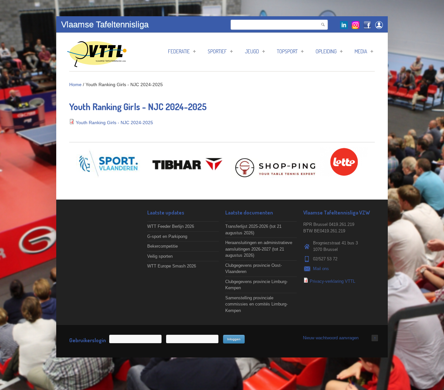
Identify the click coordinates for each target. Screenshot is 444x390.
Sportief (217, 51)
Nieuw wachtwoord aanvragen (331, 337)
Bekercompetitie (162, 246)
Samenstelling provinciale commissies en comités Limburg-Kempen (256, 304)
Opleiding (326, 51)
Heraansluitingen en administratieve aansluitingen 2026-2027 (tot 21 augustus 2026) (258, 249)
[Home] (96, 63)
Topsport (287, 51)
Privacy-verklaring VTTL (332, 281)
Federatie (179, 51)
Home (75, 84)
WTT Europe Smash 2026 (171, 266)
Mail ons (321, 268)
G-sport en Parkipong (167, 236)
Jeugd (252, 51)
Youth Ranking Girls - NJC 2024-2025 (114, 122)
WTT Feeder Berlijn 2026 (170, 226)
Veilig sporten (160, 256)
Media (361, 51)
